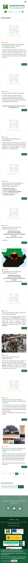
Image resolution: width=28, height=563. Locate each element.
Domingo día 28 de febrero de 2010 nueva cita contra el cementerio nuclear (12, 184)
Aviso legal (11, 519)
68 (10, 473)
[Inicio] (14, 6)
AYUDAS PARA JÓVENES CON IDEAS (13, 93)
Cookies (17, 519)
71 (20, 473)
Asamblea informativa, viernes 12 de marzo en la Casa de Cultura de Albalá (13, 46)
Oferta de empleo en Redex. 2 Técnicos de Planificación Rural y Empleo (14, 401)
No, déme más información (18, 558)
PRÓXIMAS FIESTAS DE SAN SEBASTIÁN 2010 (10, 357)
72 (23, 473)
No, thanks (14, 560)
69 (13, 473)
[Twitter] (14, 508)
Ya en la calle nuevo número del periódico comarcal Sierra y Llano (14, 450)
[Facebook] (8, 508)
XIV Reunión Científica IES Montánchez (11, 139)
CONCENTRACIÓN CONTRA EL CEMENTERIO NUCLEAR (11, 228)
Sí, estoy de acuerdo (5, 560)
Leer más (24, 64)
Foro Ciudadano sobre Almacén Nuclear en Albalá (13, 313)
